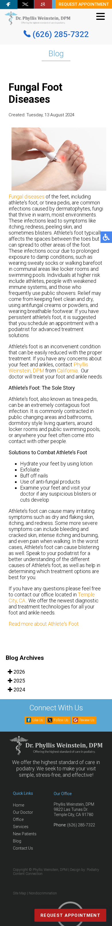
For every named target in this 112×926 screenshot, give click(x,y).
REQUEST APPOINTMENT (84, 4)
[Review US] (43, 4)
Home (18, 805)
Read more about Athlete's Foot (44, 624)
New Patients (24, 834)
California (67, 371)
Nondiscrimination (43, 893)
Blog (17, 841)
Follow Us (61, 720)
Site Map (19, 893)
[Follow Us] (25, 4)
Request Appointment (70, 915)
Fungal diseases (27, 197)
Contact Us (23, 848)
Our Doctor (23, 812)
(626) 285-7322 (60, 34)
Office (18, 819)
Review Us (86, 720)
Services (20, 826)
